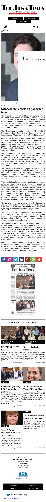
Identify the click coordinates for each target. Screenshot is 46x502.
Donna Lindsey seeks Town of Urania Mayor (33, 387)
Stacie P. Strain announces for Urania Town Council (10, 433)
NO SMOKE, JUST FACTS (10, 348)
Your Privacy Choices (18, 495)
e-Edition (23, 21)
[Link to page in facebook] (4, 259)
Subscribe (31, 18)
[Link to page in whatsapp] (33, 259)
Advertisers (13, 485)
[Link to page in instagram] (10, 259)
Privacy (13, 488)
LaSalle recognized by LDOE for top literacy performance (11, 389)
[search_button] (34, 26)
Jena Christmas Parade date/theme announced (33, 417)
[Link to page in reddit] (39, 259)
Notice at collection (12, 498)
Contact (33, 485)
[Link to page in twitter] (15, 259)
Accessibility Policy (33, 488)
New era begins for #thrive (31, 348)
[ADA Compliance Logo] (23, 477)
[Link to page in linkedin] (21, 259)
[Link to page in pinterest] (27, 259)
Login (15, 18)
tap (41, 27)
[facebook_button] (37, 26)
